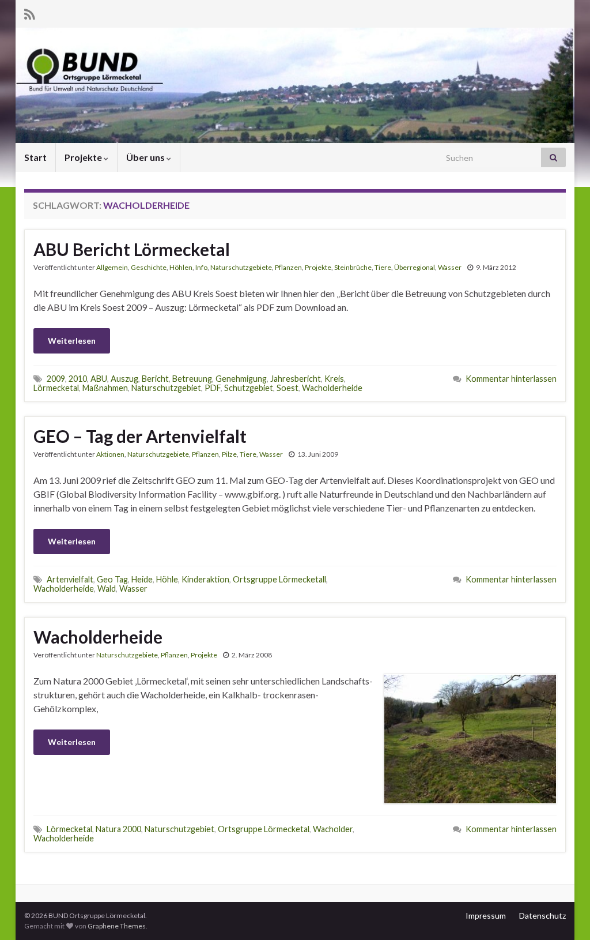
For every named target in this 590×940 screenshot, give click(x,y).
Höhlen (180, 267)
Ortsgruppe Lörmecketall (279, 579)
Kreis (334, 378)
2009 (56, 378)
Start (35, 157)
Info (201, 267)
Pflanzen (288, 267)
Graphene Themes (117, 926)
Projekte (84, 157)
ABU (98, 378)
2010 (78, 378)
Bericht (155, 378)
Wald (106, 588)
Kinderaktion (205, 579)
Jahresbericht (295, 378)
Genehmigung (241, 378)
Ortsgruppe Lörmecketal (263, 829)
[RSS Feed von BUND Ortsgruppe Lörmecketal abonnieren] (29, 12)
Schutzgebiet (248, 388)
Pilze (229, 454)
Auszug (124, 378)
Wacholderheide (332, 388)
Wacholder (333, 829)
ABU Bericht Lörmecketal (131, 249)
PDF (213, 388)
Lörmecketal (56, 388)
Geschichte (149, 267)
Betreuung (192, 378)
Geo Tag (112, 579)
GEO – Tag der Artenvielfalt (140, 436)
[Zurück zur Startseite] (295, 85)
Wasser (450, 267)
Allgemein (112, 267)
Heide (142, 579)
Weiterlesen (72, 340)
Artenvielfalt (70, 579)
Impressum (486, 915)
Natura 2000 (118, 829)
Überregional (414, 267)
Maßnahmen (105, 388)
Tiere (383, 267)
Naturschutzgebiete (241, 267)
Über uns (146, 157)
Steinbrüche (353, 267)
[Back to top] (564, 914)
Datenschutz (542, 915)
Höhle (167, 579)
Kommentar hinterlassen (511, 378)
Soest (287, 388)
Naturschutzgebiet (166, 388)
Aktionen (110, 454)
